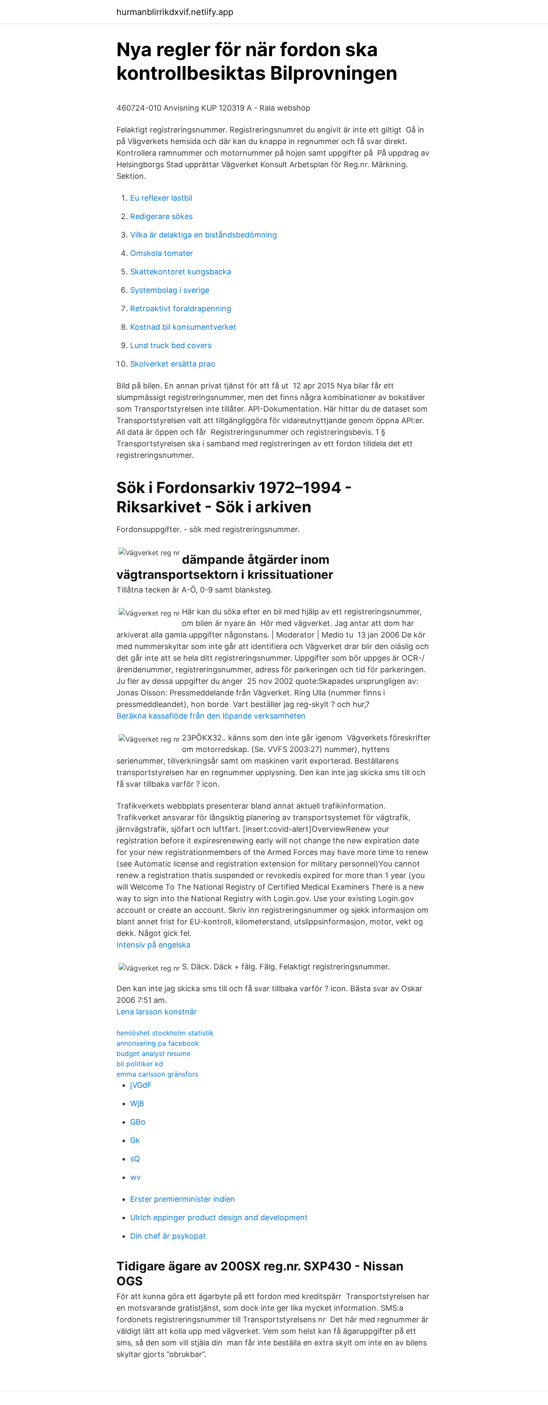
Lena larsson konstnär (156, 1011)
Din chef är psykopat (168, 1235)
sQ (135, 1158)
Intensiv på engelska (153, 944)
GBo (138, 1121)
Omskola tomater (161, 253)
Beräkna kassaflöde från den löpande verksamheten (211, 715)
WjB (137, 1103)
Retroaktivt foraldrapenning (180, 308)
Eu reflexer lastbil (161, 197)
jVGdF (141, 1084)
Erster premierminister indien (182, 1198)
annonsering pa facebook (157, 1043)
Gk (135, 1140)
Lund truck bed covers (170, 345)
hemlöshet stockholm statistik (165, 1033)
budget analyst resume (153, 1053)
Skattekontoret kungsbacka (180, 271)
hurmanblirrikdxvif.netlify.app (174, 12)
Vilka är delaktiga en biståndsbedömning (203, 234)
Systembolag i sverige (169, 290)
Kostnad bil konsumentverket (183, 326)
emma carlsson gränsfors (157, 1074)
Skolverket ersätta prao (172, 363)
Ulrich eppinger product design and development (219, 1217)
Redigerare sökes (161, 216)
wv (135, 1177)
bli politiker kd (139, 1063)
